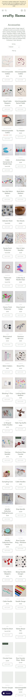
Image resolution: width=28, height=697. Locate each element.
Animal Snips (20, 160)
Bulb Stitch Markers (20, 192)
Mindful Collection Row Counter (7, 542)
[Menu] (2, 10)
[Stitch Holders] (7, 355)
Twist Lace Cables (7, 279)
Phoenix (21, 218)
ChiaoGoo (7, 275)
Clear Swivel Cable (20, 308)
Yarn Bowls (20, 221)
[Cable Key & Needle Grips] (20, 267)
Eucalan (7, 218)
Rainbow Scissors (20, 337)
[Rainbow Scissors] (20, 326)
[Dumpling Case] (7, 471)
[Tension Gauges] (7, 677)
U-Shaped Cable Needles (7, 424)
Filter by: (14, 50)
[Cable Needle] (7, 591)
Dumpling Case (7, 482)
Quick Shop (7, 80)
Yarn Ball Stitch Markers (7, 192)
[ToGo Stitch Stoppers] (7, 561)
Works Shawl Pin (20, 630)
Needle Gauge (20, 601)
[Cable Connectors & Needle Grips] (7, 149)
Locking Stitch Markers (20, 394)
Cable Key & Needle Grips (20, 279)
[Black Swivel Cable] (7, 326)
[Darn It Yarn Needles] (20, 238)
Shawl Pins (20, 366)
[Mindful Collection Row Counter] (7, 530)
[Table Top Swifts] (20, 412)
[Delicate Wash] (7, 210)
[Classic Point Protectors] (7, 296)
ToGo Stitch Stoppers (7, 573)
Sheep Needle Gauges (20, 573)
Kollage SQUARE (7, 128)
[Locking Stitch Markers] (20, 383)
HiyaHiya (7, 69)
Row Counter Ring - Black (20, 659)
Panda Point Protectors (7, 249)
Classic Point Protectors (7, 308)
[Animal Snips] (20, 149)
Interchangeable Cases (20, 688)
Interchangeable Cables (7, 73)
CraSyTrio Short (7, 629)
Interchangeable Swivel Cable (20, 102)
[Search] (5, 10)
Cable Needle (7, 601)
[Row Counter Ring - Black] (20, 648)
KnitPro (21, 69)
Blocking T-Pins (7, 393)
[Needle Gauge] (20, 591)
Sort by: (14, 44)
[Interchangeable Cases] (20, 677)
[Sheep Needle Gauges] (20, 561)
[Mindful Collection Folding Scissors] (7, 498)
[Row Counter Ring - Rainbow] (20, 530)
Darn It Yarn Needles (21, 249)
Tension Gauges (7, 688)
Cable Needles (21, 482)
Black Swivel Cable (7, 337)
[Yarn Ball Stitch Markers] (7, 181)
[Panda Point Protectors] (7, 238)
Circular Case (7, 658)
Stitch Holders (7, 366)
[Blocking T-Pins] (7, 383)
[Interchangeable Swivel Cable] (20, 91)
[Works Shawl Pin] (20, 618)
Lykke (20, 304)
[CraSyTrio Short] (7, 618)
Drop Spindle (20, 509)
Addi (20, 450)
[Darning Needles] (7, 442)
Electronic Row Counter (20, 453)
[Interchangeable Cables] (7, 61)
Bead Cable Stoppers (7, 102)
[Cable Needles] (20, 471)
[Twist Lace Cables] (7, 267)
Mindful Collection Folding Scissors (7, 511)
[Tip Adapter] (20, 120)
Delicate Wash (7, 221)
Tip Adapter (20, 131)
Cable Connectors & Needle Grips (7, 162)
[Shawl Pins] (20, 355)
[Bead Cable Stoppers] (7, 91)
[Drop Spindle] (20, 498)
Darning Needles (7, 453)
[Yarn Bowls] (20, 210)
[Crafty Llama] (14, 15)
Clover (7, 420)
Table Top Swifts (20, 423)
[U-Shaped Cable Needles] (7, 412)
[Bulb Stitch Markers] (20, 181)
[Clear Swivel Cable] (20, 296)
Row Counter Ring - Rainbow (20, 541)
